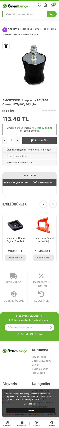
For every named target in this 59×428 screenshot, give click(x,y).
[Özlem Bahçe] (25, 5)
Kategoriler (22, 425)
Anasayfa (13, 28)
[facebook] (18, 334)
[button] (53, 204)
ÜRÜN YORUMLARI (43, 182)
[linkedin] (40, 334)
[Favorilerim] (39, 5)
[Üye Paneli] (45, 5)
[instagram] (22, 334)
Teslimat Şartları (40, 368)
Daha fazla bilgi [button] (31, 404)
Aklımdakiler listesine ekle (20, 162)
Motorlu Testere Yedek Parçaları (22, 34)
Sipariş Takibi (39, 357)
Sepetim (36, 425)
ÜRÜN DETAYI (29, 175)
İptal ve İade (38, 372)
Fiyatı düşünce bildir (17, 156)
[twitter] (27, 334)
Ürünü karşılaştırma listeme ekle (23, 149)
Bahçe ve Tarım (30, 28)
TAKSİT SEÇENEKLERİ (16, 182)
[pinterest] (36, 334)
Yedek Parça (49, 28)
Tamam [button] (31, 411)
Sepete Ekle (41, 140)
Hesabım (51, 425)
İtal (12, 110)
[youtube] (32, 334)
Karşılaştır (46, 149)
